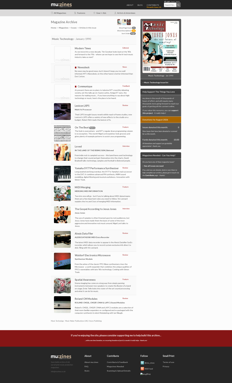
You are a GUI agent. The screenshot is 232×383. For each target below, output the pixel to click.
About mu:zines (91, 362)
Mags (63, 28)
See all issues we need (154, 166)
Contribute (149, 175)
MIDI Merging (82, 187)
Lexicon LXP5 (82, 105)
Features (81, 13)
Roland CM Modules (86, 298)
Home (53, 28)
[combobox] (172, 5)
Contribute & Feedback (117, 362)
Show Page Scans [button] (127, 28)
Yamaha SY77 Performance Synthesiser (97, 168)
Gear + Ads (101, 13)
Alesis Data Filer (84, 233)
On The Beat (82, 127)
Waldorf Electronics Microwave (92, 255)
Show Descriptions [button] (126, 31)
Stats (86, 371)
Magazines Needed (115, 366)
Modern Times (83, 48)
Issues (74, 28)
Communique (85, 86)
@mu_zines (150, 363)
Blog (148, 374)
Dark (173, 2)
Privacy (166, 366)
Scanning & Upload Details (118, 371)
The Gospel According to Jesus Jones (95, 209)
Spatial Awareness (85, 279)
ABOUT (130, 5)
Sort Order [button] (128, 33)
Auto (178, 2)
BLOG (140, 5)
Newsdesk (84, 67)
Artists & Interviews (126, 13)
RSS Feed (149, 368)
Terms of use (168, 362)
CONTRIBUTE (153, 5)
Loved (78, 146)
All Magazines (59, 13)
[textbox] (170, 5)
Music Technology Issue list (156, 82)
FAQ (86, 366)
